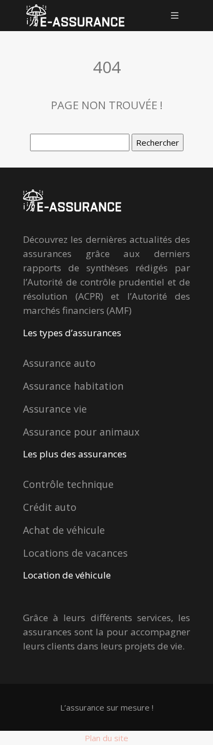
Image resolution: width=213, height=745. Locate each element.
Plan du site (106, 737)
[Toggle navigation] (175, 15)
